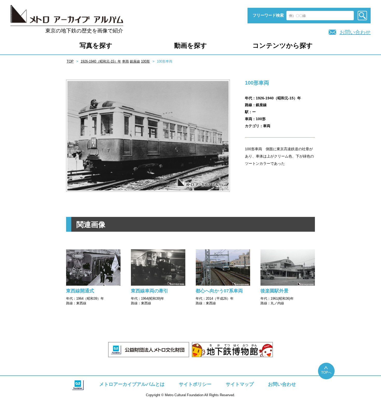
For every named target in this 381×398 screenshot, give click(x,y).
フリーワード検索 (268, 15)
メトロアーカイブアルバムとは (132, 384)
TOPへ (326, 372)
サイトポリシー (195, 384)
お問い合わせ (355, 32)
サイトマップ (240, 384)
